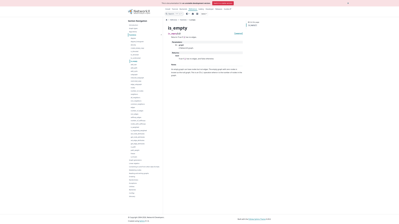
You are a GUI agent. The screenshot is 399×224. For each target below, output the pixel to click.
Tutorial (175, 9)
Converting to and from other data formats (144, 167)
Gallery (201, 9)
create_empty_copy (137, 48)
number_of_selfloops (138, 121)
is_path (133, 147)
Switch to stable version (223, 3)
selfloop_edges (136, 117)
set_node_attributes (138, 134)
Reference (193, 9)
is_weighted (135, 127)
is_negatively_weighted (139, 130)
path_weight (135, 150)
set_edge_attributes (137, 140)
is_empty (134, 61)
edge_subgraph (136, 84)
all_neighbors (135, 98)
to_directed (135, 55)
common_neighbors (138, 104)
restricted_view (136, 81)
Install (167, 9)
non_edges (134, 114)
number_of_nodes (137, 91)
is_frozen (134, 157)
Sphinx (142, 221)
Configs (131, 193)
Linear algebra (134, 163)
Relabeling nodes (135, 170)
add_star (134, 65)
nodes (133, 88)
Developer (210, 9)
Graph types (133, 28)
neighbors (134, 94)
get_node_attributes (138, 137)
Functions (132, 35)
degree (133, 38)
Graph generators (135, 160)
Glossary (132, 196)
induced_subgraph (137, 78)
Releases (218, 9)
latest (203, 14)
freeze (133, 154)
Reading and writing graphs (139, 173)
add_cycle (134, 71)
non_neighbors (136, 101)
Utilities (131, 186)
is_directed (134, 51)
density (133, 45)
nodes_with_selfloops (138, 124)
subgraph (134, 74)
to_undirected (135, 58)
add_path (134, 68)
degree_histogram (137, 42)
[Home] (166, 20)
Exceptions (133, 183)
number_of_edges (137, 111)
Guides (226, 9)
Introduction (133, 25)
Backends (183, 9)
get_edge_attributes (138, 144)
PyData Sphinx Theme (257, 219)
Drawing (132, 177)
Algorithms (133, 32)
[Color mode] (188, 14)
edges (133, 107)
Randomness (133, 180)
